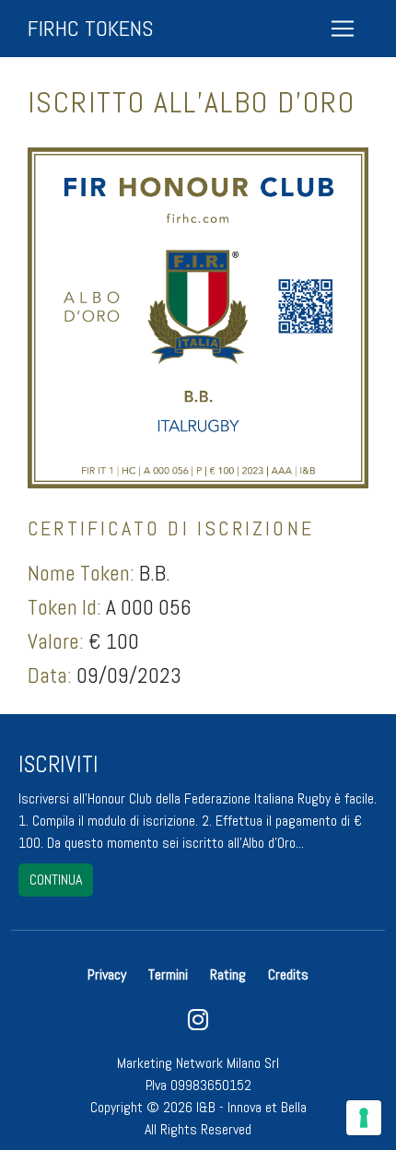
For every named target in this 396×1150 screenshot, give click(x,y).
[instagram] (198, 1024)
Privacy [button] (108, 974)
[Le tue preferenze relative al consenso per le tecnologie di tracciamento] (363, 1117)
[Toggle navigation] (342, 28)
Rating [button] (228, 974)
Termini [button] (168, 974)
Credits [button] (288, 974)
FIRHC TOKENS (90, 28)
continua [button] (55, 879)
